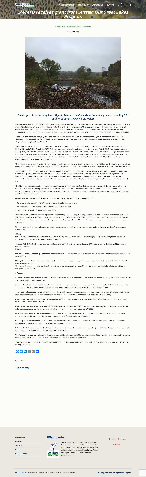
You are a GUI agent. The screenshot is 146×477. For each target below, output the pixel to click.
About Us (18, 446)
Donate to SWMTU (21, 454)
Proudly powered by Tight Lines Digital (114, 472)
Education (18, 442)
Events (17, 450)
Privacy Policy (21, 472)
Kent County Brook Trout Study (79, 27)
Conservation (60, 27)
